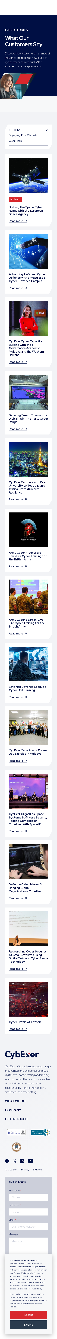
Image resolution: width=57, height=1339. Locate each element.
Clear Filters (15, 141)
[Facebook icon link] (7, 1161)
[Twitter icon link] (14, 1161)
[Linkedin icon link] (22, 1161)
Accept (28, 1315)
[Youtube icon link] (30, 1161)
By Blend (37, 1169)
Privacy (25, 1169)
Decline (28, 1324)
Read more (16, 221)
